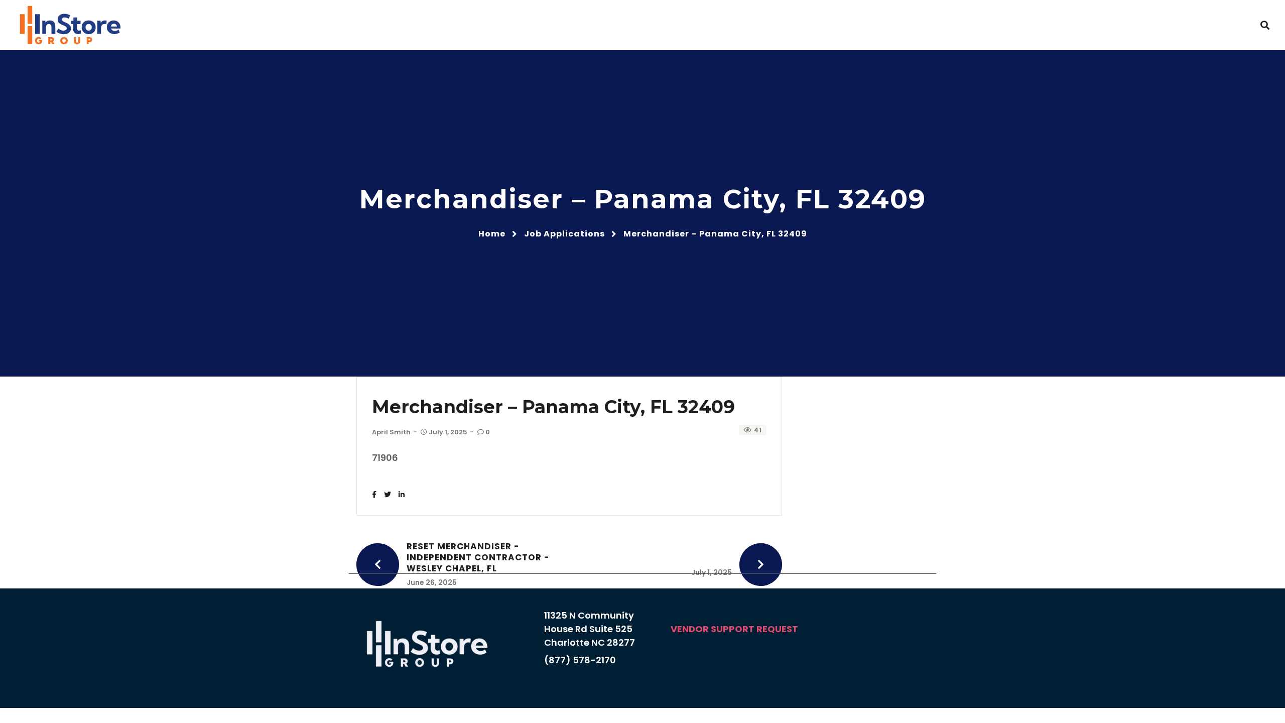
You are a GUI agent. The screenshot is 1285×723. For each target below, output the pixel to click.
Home (491, 233)
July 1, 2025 (448, 432)
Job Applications (564, 233)
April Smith (391, 432)
